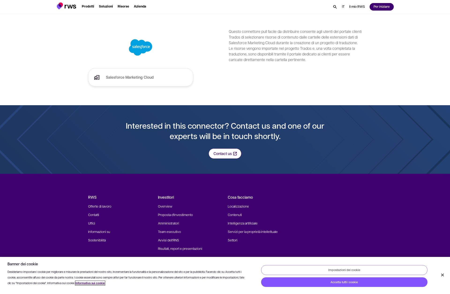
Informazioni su (99, 231)
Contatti (93, 215)
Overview (165, 206)
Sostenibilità (97, 240)
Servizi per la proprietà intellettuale (253, 231)
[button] (66, 6)
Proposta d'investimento (175, 215)
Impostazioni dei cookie (344, 270)
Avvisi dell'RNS (168, 240)
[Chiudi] (442, 275)
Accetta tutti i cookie (344, 282)
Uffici (91, 223)
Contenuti (235, 215)
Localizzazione (238, 206)
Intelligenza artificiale (243, 223)
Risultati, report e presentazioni (180, 248)
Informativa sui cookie (90, 283)
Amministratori (168, 223)
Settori (232, 240)
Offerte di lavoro (99, 206)
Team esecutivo (169, 231)
